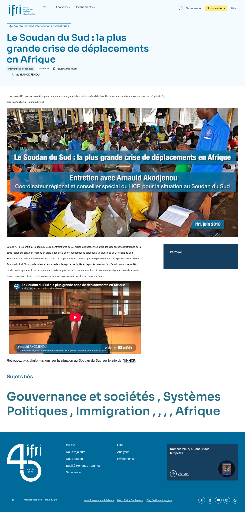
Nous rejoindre (76, 452)
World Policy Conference (130, 500)
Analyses (62, 7)
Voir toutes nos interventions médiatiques (41, 26)
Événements (84, 7)
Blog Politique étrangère (159, 500)
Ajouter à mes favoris (67, 69)
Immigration (113, 411)
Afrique (197, 411)
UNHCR (130, 360)
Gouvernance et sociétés (81, 396)
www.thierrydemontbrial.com (99, 500)
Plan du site (51, 499)
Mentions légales (33, 499)
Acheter (183, 473)
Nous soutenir (216, 8)
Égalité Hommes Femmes (83, 465)
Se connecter (194, 8)
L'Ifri (44, 7)
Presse (70, 445)
